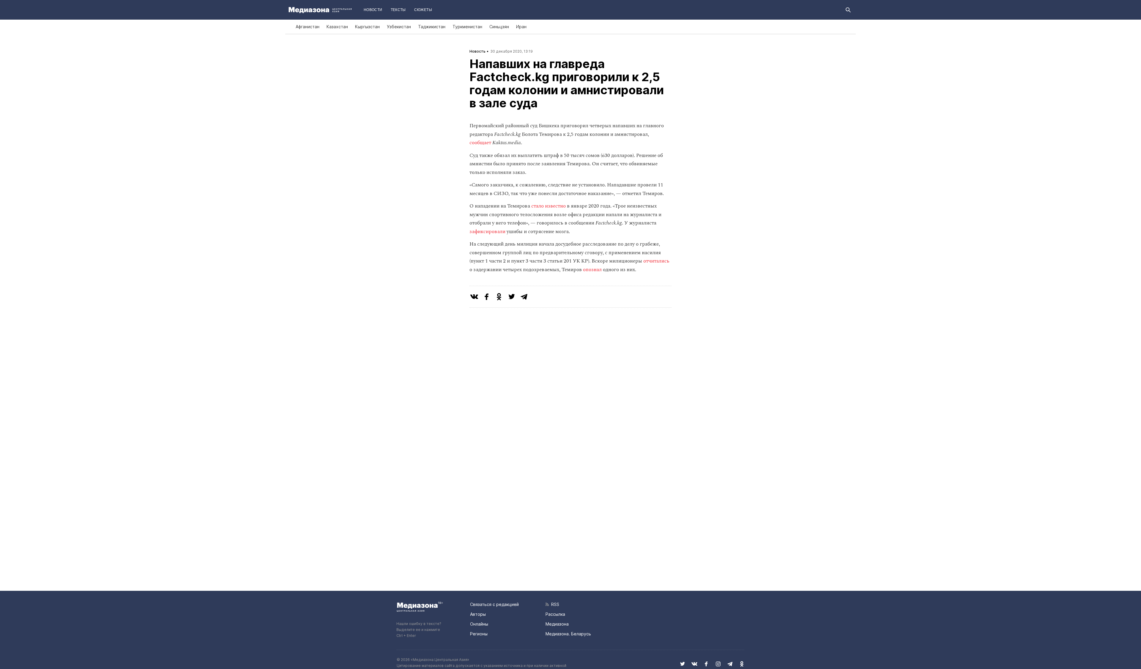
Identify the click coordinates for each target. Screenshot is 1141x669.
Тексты (398, 10)
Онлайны (479, 623)
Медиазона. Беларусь (568, 633)
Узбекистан (399, 26)
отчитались (656, 261)
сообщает (480, 143)
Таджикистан (431, 26)
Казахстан (337, 26)
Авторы (478, 614)
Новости (373, 10)
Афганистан (307, 26)
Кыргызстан (367, 26)
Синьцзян (499, 26)
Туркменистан (467, 26)
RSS (554, 604)
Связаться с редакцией (494, 604)
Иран (521, 26)
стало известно (548, 206)
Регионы (479, 633)
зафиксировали (487, 231)
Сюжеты (423, 10)
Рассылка (555, 614)
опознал (592, 270)
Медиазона (557, 623)
